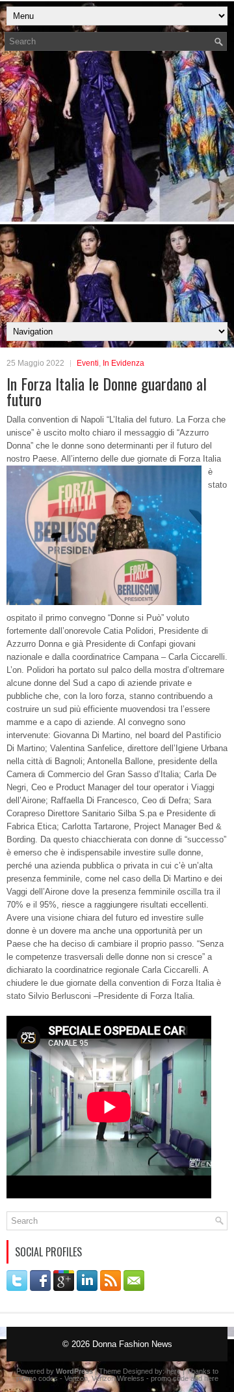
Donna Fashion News (132, 1344)
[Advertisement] (117, 190)
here (173, 1371)
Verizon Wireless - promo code (140, 1378)
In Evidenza (123, 363)
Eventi (88, 363)
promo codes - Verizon (52, 1378)
